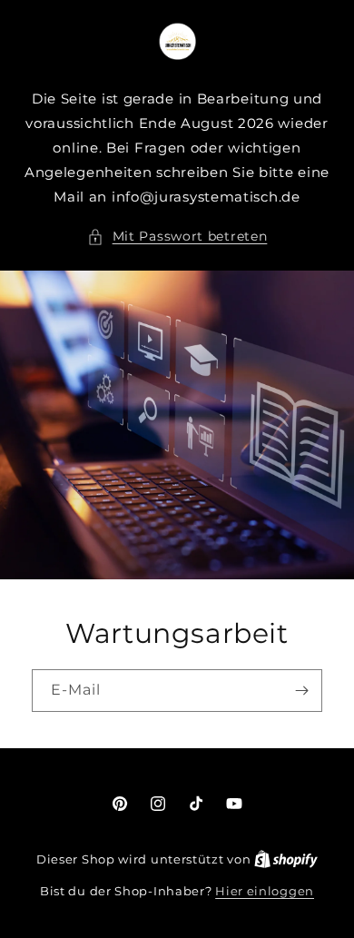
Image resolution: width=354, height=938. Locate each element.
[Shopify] (286, 859)
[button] (177, 236)
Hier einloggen (264, 891)
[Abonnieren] (301, 690)
